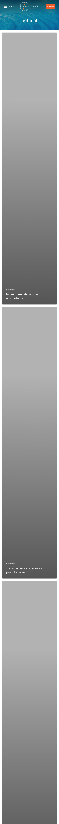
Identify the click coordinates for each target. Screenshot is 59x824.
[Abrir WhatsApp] (52, 817)
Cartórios (10, 289)
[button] (9, 6)
